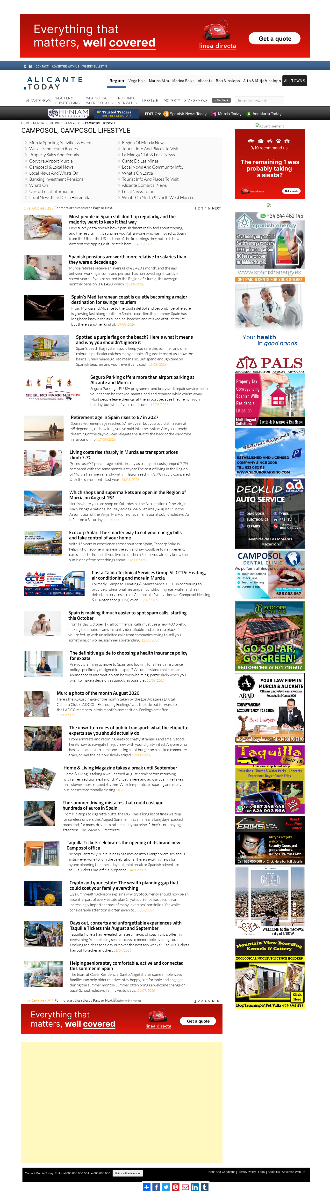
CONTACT (42, 66)
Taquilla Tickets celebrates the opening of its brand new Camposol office (123, 845)
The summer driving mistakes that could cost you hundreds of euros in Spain (113, 805)
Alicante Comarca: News (144, 185)
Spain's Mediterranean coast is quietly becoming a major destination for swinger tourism (129, 300)
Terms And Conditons (221, 1172)
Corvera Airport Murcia (51, 161)
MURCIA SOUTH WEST (48, 123)
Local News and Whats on (53, 173)
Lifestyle (150, 100)
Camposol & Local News (51, 167)
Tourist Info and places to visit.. (151, 148)
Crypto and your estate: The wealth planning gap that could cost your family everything (124, 885)
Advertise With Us (293, 1172)
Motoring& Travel (127, 100)
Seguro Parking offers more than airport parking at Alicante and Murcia (142, 380)
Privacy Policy (246, 1172)
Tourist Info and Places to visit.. (151, 179)
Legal (261, 1172)
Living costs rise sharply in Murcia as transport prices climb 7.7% (124, 455)
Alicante (205, 80)
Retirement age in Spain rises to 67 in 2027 (114, 418)
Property (171, 100)
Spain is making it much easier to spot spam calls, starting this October (127, 615)
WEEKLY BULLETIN (94, 66)
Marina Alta (159, 80)
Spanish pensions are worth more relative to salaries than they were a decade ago (127, 259)
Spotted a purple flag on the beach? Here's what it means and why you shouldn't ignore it (134, 340)
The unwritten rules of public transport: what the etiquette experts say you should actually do (128, 730)
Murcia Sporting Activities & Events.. (62, 142)
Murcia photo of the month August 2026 (98, 693)
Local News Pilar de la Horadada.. (60, 197)
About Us (274, 1172)
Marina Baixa (183, 80)
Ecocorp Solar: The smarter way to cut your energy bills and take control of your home (125, 535)
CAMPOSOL (74, 123)
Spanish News (196, 100)
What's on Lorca (137, 173)
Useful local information (51, 191)
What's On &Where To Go (97, 100)
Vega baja (137, 80)
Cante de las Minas (140, 161)
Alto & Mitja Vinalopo (262, 80)
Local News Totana (139, 191)
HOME (25, 123)
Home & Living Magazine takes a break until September (120, 768)
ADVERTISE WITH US (65, 66)
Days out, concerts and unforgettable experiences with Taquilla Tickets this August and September (126, 926)
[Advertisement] (121, 1102)
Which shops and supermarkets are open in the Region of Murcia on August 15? (127, 495)
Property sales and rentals (54, 154)
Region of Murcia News (143, 142)
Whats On (38, 185)
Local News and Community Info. (152, 167)
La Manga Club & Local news (148, 154)
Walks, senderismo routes (53, 148)
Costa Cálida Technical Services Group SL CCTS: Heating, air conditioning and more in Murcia (149, 575)
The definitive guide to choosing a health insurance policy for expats (128, 656)
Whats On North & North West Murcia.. (158, 197)
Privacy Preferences (127, 1173)
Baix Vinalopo (228, 80)
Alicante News (38, 100)
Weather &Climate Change (68, 100)
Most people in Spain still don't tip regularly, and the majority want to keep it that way (122, 219)
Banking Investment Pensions (56, 179)
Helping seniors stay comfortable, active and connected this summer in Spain (127, 966)
